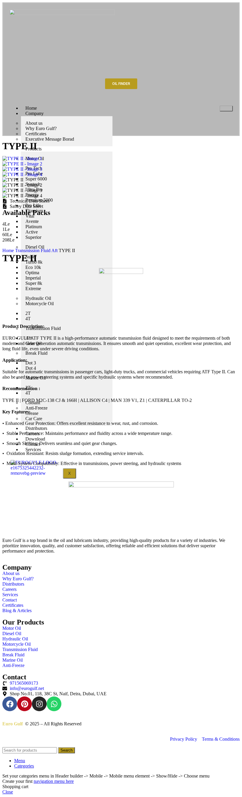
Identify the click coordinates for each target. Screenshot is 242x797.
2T (28, 313)
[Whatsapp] (54, 703)
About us (33, 123)
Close (7, 791)
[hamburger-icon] (226, 108)
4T (28, 318)
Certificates (35, 133)
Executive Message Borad (49, 139)
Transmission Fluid (33, 250)
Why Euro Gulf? (41, 128)
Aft (55, 250)
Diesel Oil (34, 246)
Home (8, 250)
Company (34, 113)
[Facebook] (9, 703)
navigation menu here (54, 781)
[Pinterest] (24, 703)
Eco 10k (33, 267)
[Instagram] (39, 703)
